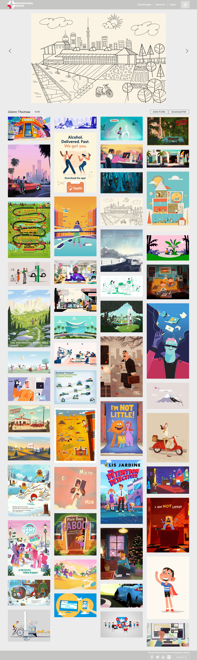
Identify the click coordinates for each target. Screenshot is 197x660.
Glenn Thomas (19, 112)
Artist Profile (159, 112)
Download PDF (178, 112)
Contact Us (181, 657)
